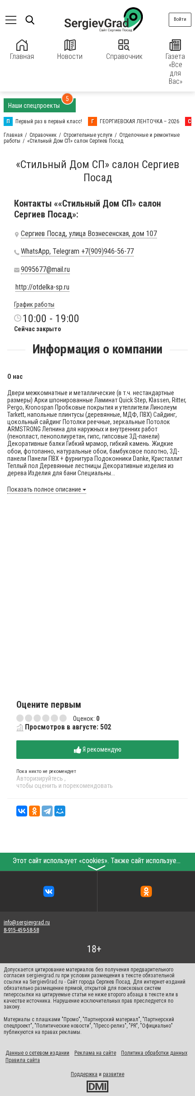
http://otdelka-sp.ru (42, 287)
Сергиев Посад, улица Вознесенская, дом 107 (89, 234)
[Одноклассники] (34, 811)
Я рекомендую (101, 749)
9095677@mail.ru (45, 270)
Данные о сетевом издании (37, 1053)
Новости (70, 56)
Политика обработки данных (154, 1053)
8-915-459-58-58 (21, 930)
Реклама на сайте (95, 1053)
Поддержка (84, 1074)
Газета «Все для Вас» (175, 69)
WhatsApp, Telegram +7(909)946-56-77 (77, 251)
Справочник (124, 56)
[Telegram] (47, 811)
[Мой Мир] (59, 811)
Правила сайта (22, 1060)
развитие (113, 1074)
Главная (22, 56)
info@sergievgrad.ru (27, 922)
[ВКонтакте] (21, 811)
